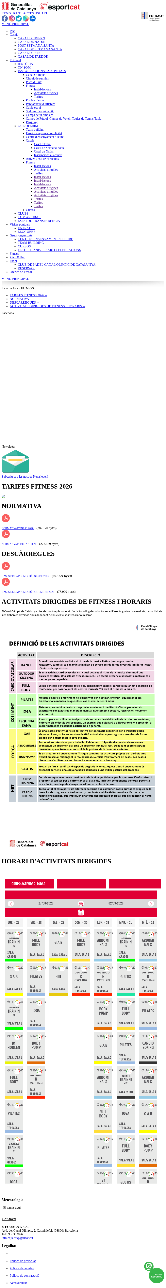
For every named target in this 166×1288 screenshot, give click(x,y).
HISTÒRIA (25, 64)
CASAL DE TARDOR (33, 56)
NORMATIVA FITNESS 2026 (18, 528)
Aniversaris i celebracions (42, 158)
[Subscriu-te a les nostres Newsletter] (15, 473)
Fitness (30, 85)
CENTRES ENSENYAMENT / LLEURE (45, 239)
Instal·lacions (42, 89)
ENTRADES (26, 228)
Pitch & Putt (34, 82)
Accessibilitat (18, 1283)
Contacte (9, 1219)
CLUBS (23, 213)
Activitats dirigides (46, 93)
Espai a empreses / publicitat (44, 133)
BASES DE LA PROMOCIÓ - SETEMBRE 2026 (28, 591)
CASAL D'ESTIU (30, 53)
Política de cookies (22, 1268)
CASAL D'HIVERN (31, 38)
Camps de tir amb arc (39, 115)
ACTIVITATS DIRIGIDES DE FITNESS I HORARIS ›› (47, 306)
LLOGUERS (26, 231)
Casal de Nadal (43, 151)
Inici (12, 31)
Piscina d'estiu (35, 100)
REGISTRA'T (11, 13)
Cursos (30, 210)
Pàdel (13, 261)
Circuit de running (37, 78)
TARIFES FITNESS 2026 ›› (28, 295)
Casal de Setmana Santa (49, 147)
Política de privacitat (23, 1261)
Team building (35, 129)
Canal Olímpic (35, 74)
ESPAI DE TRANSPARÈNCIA (39, 220)
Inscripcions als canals (48, 155)
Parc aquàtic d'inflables (40, 104)
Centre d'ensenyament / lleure (45, 137)
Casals (14, 34)
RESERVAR (26, 268)
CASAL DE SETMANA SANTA (40, 49)
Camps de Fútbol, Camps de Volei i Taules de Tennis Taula (63, 118)
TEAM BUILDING (31, 242)
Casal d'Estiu (42, 144)
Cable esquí (33, 107)
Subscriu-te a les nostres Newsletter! (25, 476)
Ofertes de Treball (21, 272)
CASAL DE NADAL (32, 42)
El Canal (15, 60)
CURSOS (24, 246)
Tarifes (38, 96)
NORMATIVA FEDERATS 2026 (19, 544)
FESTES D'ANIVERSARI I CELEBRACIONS (49, 250)
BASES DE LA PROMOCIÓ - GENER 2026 (25, 576)
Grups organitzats (21, 235)
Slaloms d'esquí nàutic (40, 111)
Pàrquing (31, 122)
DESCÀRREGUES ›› (24, 302)
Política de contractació (24, 1275)
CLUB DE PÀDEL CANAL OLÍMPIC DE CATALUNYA (57, 264)
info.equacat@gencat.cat (17, 1238)
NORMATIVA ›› (21, 299)
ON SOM (24, 67)
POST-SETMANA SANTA (36, 45)
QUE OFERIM (28, 126)
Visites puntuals (20, 224)
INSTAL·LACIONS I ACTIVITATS (42, 71)
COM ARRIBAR (29, 217)
